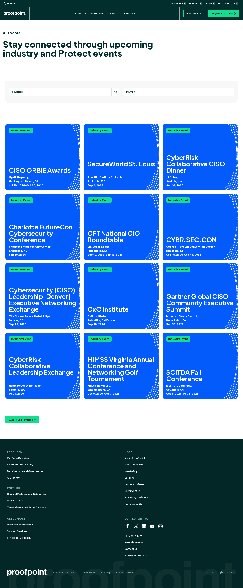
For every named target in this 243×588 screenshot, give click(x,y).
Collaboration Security (20, 464)
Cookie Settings (124, 572)
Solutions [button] (96, 13)
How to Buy (131, 471)
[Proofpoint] (17, 13)
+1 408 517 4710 (133, 535)
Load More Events (20, 419)
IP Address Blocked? (19, 537)
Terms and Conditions (63, 572)
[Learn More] (121, 157)
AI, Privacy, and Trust (136, 497)
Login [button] (208, 3)
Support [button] (194, 3)
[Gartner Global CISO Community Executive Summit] (200, 296)
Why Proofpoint (133, 464)
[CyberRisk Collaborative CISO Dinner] (200, 157)
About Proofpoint (134, 458)
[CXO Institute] (121, 296)
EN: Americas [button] (226, 3)
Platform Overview (18, 458)
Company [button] (129, 13)
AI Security (13, 477)
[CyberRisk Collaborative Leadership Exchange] (42, 366)
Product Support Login (20, 524)
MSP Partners (15, 500)
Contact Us (130, 548)
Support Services (17, 531)
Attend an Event (133, 542)
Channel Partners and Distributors (26, 494)
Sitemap (105, 572)
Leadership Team (134, 484)
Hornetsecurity (133, 503)
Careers (129, 477)
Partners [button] (177, 3)
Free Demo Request (136, 555)
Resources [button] (114, 13)
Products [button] (80, 13)
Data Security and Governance (25, 471)
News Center (132, 490)
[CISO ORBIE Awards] (42, 157)
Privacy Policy (88, 572)
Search (11, 3)
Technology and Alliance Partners (26, 507)
